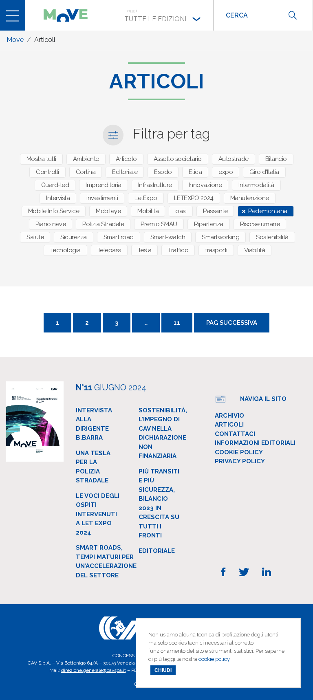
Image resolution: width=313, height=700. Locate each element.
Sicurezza (73, 237)
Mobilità (148, 211)
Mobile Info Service (53, 211)
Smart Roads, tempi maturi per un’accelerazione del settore (106, 561)
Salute (35, 237)
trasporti (216, 250)
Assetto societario (178, 159)
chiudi (163, 670)
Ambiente (86, 159)
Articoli (229, 424)
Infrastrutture (155, 185)
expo (225, 172)
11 (177, 322)
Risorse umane (260, 224)
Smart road (119, 237)
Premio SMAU (159, 224)
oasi (180, 211)
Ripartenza (208, 224)
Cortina (86, 172)
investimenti (102, 198)
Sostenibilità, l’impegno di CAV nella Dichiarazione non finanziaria (163, 433)
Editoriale (124, 172)
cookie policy (213, 659)
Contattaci (235, 434)
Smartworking (220, 237)
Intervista (58, 198)
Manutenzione (249, 198)
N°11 (111, 387)
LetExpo (145, 198)
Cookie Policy (239, 452)
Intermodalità (256, 185)
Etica (195, 172)
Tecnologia (65, 250)
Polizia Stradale (103, 224)
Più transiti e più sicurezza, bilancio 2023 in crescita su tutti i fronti (159, 503)
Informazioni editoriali (255, 443)
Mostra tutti (41, 159)
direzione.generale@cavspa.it (93, 670)
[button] (162, 15)
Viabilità (254, 250)
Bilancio (276, 159)
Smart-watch (167, 237)
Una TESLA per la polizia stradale (93, 466)
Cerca (292, 15)
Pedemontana (267, 211)
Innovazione (205, 185)
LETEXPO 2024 (194, 198)
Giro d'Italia (264, 172)
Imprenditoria (103, 185)
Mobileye (108, 211)
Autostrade (233, 159)
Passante (215, 211)
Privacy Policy (240, 461)
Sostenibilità (272, 237)
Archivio (229, 415)
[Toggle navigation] (12, 15)
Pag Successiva (231, 322)
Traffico (178, 250)
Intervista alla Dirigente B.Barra (94, 424)
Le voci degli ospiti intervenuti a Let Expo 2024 (97, 514)
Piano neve (50, 224)
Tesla (145, 250)
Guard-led (55, 185)
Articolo (126, 159)
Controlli (47, 172)
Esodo (163, 172)
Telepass (109, 250)
